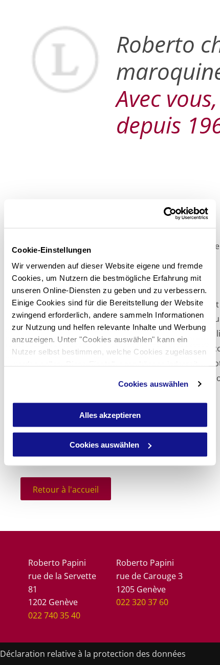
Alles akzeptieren (110, 414)
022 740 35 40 (54, 615)
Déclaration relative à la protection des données (93, 653)
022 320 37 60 (142, 602)
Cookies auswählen (153, 384)
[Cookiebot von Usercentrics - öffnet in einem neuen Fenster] (163, 213)
